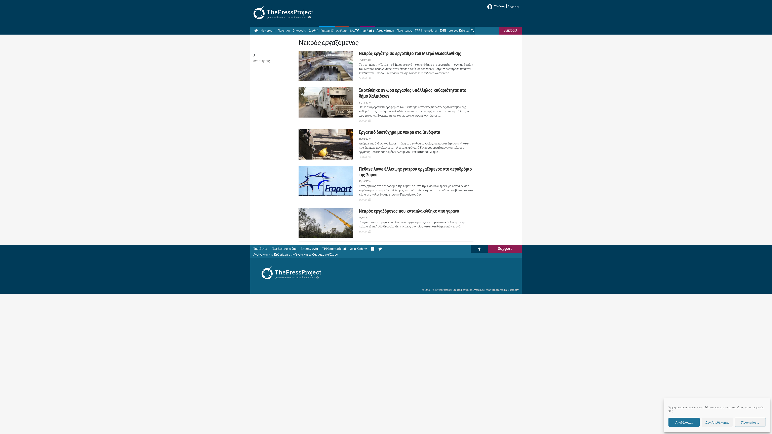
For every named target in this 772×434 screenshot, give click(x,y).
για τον (458, 30)
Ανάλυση (341, 31)
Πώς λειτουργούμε (284, 249)
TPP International (426, 30)
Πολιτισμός (404, 30)
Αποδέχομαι (684, 422)
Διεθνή (313, 30)
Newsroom (268, 30)
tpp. (354, 30)
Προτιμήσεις (750, 422)
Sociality (513, 290)
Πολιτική (284, 30)
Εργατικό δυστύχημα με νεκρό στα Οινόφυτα (399, 132)
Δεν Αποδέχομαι (717, 422)
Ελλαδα (363, 78)
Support (510, 30)
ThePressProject (289, 12)
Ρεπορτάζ (327, 31)
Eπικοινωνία (309, 249)
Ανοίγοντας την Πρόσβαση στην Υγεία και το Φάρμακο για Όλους (295, 254)
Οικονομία (299, 30)
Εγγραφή (513, 6)
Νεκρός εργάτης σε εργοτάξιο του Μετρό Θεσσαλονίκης (410, 53)
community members (296, 17)
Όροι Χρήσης (358, 249)
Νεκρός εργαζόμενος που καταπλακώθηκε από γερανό (409, 211)
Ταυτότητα (260, 249)
